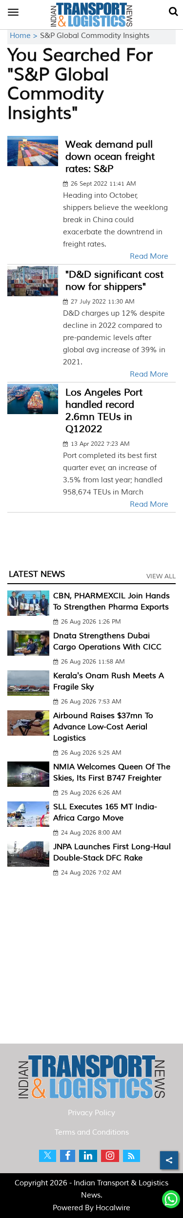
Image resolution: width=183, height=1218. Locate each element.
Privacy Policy (91, 1113)
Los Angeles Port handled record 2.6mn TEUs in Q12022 (103, 410)
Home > (25, 35)
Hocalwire (113, 1208)
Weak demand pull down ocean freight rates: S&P (110, 156)
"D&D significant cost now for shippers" (114, 280)
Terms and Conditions (92, 1132)
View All (161, 576)
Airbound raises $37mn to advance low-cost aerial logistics (103, 727)
